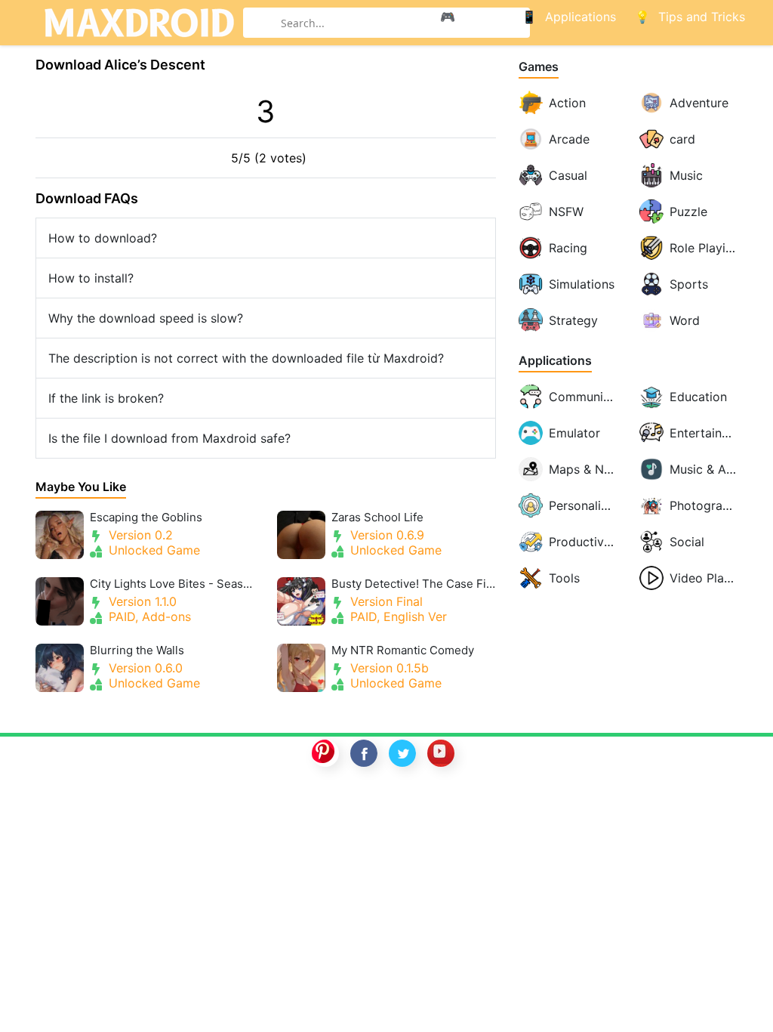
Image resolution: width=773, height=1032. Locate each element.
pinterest (325, 753)
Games (539, 67)
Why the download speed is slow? (145, 318)
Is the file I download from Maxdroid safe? (169, 438)
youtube (440, 753)
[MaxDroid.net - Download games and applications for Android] (139, 22)
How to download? (102, 238)
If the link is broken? (106, 398)
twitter (402, 753)
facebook (363, 753)
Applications (555, 361)
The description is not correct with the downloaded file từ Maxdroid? (246, 358)
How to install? (91, 278)
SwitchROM (382, 802)
